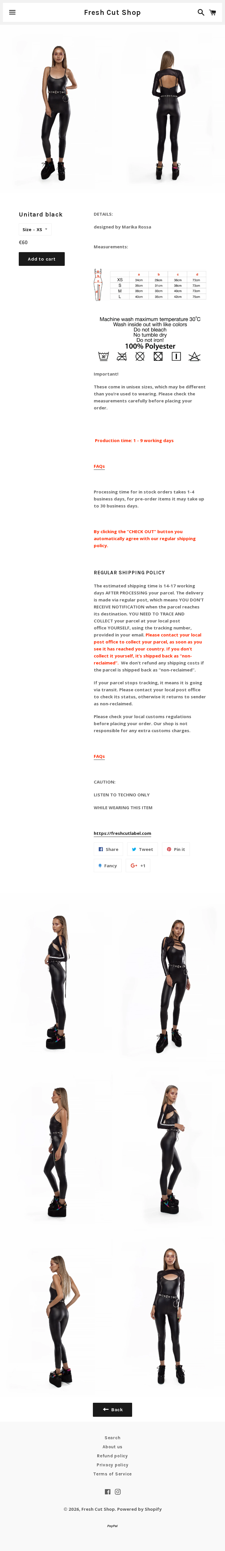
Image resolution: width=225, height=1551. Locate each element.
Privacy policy (113, 1465)
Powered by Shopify (139, 1509)
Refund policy (112, 1455)
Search (113, 1437)
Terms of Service (112, 1474)
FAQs (99, 466)
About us (112, 1446)
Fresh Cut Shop (112, 12)
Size (27, 229)
